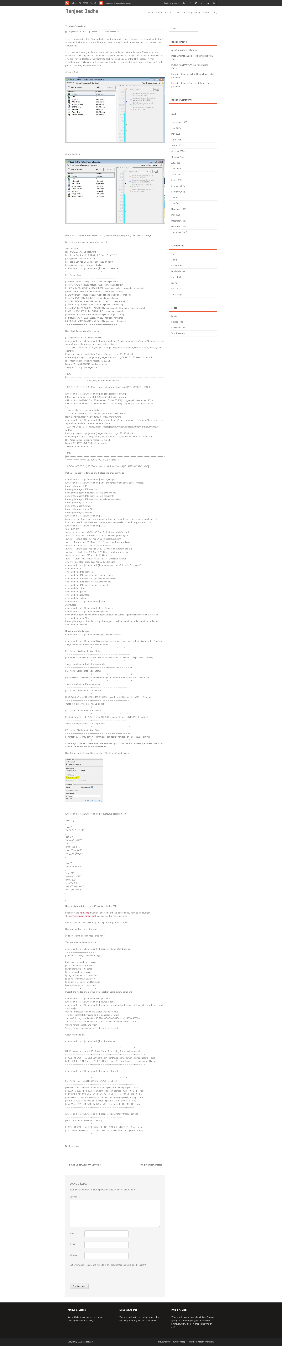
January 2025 (177, 145)
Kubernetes (176, 265)
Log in (174, 316)
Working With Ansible (152, 1164)
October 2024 (177, 151)
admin (94, 31)
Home (150, 12)
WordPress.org (178, 333)
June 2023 (176, 168)
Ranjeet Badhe (81, 10)
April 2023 (176, 174)
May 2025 (175, 133)
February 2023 (178, 186)
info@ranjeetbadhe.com (120, 3)
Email (73, 1244)
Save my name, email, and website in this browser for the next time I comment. (109, 1264)
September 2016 (179, 232)
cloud (174, 259)
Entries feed (177, 321)
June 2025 (176, 128)
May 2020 (175, 214)
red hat (174, 282)
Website (73, 1255)
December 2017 (178, 220)
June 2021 (176, 203)
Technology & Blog (191, 12)
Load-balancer (178, 271)
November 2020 (178, 209)
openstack (176, 277)
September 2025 (179, 122)
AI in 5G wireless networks (184, 50)
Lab (177, 12)
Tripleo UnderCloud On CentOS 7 (83, 1164)
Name (73, 1233)
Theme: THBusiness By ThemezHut (199, 1342)
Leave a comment (112, 31)
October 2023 (177, 157)
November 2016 (178, 226)
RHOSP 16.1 (176, 288)
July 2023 (175, 162)
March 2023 (176, 180)
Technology (74, 1146)
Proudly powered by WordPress (171, 1342)
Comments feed (178, 327)
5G (172, 253)
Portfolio (169, 12)
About (159, 12)
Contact (207, 12)
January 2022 (177, 197)
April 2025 (176, 139)
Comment (75, 1196)
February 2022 (178, 191)
